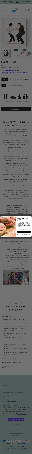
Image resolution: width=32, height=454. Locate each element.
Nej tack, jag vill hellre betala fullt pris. (24, 234)
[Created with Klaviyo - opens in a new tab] (16, 237)
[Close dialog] (31, 217)
